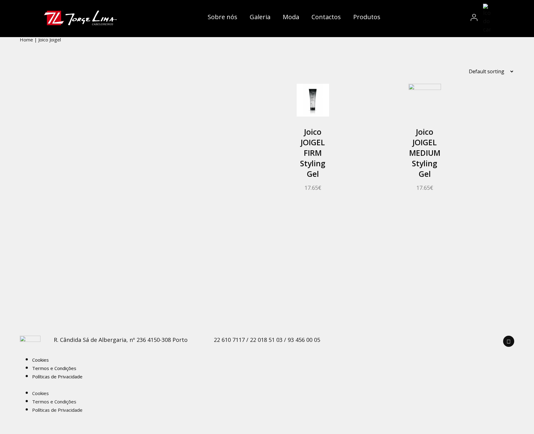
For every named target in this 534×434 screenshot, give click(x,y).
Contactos (326, 17)
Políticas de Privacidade (57, 376)
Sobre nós (222, 17)
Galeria (260, 17)
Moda (291, 17)
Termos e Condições (54, 368)
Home (26, 39)
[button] (217, 384)
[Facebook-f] (508, 341)
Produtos (366, 17)
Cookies (40, 360)
